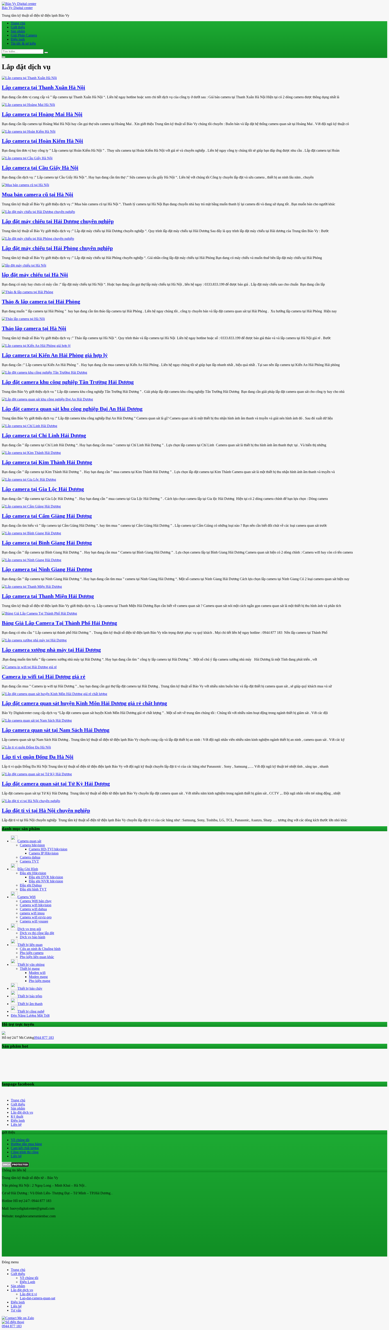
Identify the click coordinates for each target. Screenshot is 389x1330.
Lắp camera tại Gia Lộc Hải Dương (43, 489)
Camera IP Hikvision (44, 853)
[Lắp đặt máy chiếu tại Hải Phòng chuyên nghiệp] (38, 238)
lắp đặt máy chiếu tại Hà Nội (35, 275)
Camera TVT (29, 861)
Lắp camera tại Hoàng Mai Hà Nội (42, 114)
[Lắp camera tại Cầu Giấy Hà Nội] (27, 158)
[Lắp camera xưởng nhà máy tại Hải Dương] (34, 640)
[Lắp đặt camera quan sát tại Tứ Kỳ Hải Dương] (37, 774)
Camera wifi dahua (33, 909)
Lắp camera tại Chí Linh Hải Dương (44, 435)
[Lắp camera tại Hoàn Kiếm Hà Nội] (28, 131)
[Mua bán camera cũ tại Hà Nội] (25, 185)
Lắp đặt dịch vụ (22, 1112)
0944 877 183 (44, 1037)
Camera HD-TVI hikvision (48, 849)
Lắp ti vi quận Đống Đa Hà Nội (37, 757)
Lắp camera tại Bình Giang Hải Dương (47, 543)
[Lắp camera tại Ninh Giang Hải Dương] (31, 560)
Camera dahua (30, 857)
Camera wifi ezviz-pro (36, 917)
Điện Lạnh (27, 1282)
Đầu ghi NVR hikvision (46, 881)
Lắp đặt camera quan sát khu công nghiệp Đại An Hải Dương (72, 409)
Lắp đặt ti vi (28, 1294)
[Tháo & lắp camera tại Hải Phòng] (27, 292)
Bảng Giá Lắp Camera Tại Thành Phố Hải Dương (59, 623)
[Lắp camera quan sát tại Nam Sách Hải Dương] (37, 720)
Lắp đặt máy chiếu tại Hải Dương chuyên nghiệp (58, 221)
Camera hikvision (32, 845)
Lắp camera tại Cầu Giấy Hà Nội (40, 168)
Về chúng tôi (20, 1140)
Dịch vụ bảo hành (32, 937)
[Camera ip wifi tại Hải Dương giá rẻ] (29, 667)
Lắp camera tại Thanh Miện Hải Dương (48, 596)
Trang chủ (18, 23)
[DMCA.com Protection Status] (15, 1166)
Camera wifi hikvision (35, 905)
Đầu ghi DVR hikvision (46, 877)
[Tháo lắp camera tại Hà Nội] (23, 319)
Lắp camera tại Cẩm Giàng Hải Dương (47, 516)
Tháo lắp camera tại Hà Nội (34, 328)
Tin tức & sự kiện (23, 43)
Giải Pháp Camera (24, 35)
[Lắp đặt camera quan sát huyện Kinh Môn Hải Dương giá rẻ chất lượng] (54, 694)
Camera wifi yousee (34, 921)
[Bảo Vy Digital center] (19, 4)
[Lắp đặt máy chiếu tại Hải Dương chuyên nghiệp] (38, 212)
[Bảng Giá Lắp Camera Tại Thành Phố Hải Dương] (39, 613)
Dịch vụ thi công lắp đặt (37, 933)
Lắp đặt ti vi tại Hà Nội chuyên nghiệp (46, 810)
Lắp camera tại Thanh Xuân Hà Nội (43, 87)
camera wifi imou (32, 913)
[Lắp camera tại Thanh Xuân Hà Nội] (29, 78)
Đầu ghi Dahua (31, 885)
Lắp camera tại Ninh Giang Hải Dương (47, 569)
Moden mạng (38, 977)
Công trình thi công (24, 1152)
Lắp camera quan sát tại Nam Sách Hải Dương (55, 730)
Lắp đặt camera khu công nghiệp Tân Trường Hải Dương (68, 382)
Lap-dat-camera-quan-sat (37, 1298)
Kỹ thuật (17, 1116)
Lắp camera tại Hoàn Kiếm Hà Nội (42, 141)
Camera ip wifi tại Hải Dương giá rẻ (43, 677)
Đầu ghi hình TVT (33, 889)
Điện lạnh (18, 39)
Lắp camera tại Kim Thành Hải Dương (47, 462)
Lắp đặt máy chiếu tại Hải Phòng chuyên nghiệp (57, 248)
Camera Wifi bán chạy (36, 901)
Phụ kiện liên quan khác (37, 957)
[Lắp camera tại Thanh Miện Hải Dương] (32, 586)
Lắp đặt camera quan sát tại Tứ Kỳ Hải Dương (56, 784)
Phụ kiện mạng (39, 981)
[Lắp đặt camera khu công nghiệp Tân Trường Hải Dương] (44, 372)
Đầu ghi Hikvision (33, 873)
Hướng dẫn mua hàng (26, 1144)
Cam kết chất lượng (25, 1148)
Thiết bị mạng (30, 969)
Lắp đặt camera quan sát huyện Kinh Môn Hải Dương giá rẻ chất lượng (84, 703)
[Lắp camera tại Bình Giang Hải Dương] (31, 533)
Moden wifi (37, 973)
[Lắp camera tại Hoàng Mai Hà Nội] (28, 105)
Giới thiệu (18, 27)
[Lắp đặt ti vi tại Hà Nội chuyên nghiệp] (31, 801)
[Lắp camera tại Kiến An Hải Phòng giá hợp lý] (36, 346)
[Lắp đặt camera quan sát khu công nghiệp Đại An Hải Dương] (47, 399)
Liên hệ (16, 1124)
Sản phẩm (18, 31)
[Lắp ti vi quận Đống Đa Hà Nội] (26, 747)
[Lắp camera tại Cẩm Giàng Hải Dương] (31, 506)
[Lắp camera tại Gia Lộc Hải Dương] (29, 479)
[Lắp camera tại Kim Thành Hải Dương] (31, 453)
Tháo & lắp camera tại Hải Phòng (41, 301)
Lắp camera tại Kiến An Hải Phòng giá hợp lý (55, 355)
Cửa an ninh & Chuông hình (40, 949)
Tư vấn (16, 1310)
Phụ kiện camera (31, 953)
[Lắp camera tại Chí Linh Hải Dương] (29, 426)
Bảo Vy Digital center (17, 8)
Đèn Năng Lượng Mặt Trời (30, 1015)
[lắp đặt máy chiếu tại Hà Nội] (24, 265)
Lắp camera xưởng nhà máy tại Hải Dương (51, 650)
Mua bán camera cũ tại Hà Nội (37, 194)
